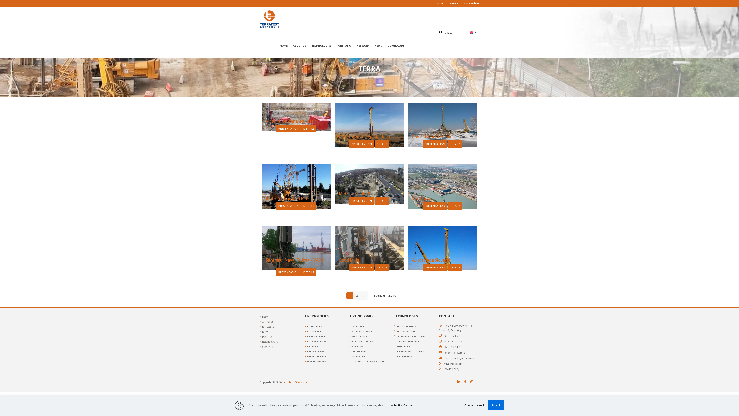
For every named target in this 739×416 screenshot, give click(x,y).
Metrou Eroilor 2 (354, 193)
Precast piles (315, 351)
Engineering (404, 356)
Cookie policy (451, 369)
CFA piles (312, 346)
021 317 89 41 (453, 336)
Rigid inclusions (362, 341)
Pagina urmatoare (385, 295)
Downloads (270, 342)
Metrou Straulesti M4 (286, 198)
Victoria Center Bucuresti (290, 121)
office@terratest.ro (454, 352)
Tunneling (358, 356)
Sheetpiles (403, 346)
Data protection (452, 364)
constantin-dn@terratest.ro (459, 358)
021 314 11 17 (453, 347)
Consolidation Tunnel (411, 336)
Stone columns (362, 331)
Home (265, 317)
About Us (268, 322)
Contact (440, 3)
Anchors (358, 346)
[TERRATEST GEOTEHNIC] (269, 19)
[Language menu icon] (473, 32)
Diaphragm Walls (318, 361)
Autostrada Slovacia (431, 260)
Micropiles (359, 326)
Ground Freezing (408, 341)
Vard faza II (423, 198)
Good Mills (349, 260)
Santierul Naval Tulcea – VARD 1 (295, 262)
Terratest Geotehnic (295, 382)
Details (308, 128)
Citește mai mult (474, 405)
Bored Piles (314, 326)
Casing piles (315, 331)
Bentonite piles (317, 336)
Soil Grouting (406, 331)
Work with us (471, 3)
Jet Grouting (360, 351)
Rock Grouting (406, 326)
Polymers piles (316, 341)
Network (268, 327)
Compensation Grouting (368, 361)
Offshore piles (316, 356)
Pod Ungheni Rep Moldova (364, 136)
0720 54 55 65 (453, 341)
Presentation (288, 128)
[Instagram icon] (472, 382)
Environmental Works (411, 351)
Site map (454, 3)
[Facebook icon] (466, 382)
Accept (496, 405)
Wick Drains (359, 336)
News (265, 332)
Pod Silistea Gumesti (432, 136)
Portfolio (268, 337)
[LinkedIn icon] (459, 382)
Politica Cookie (403, 405)
